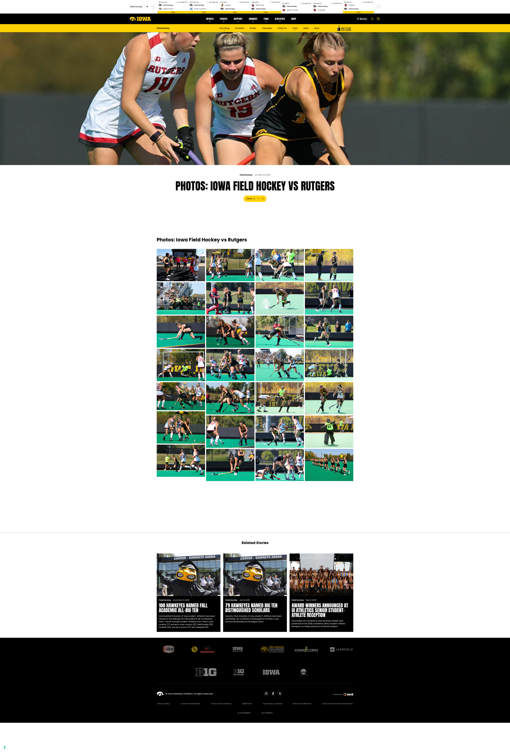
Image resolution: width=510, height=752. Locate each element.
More (316, 28)
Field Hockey (246, 175)
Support (238, 19)
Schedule (239, 28)
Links (173, 12)
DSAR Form (247, 703)
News (306, 28)
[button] (153, 7)
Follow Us (282, 28)
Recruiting (224, 28)
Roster (253, 28)
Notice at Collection (302, 703)
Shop (293, 19)
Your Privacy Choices (272, 703)
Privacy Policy (163, 703)
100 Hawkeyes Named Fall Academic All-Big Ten (183, 608)
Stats (295, 28)
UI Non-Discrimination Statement (337, 703)
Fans (266, 19)
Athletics (280, 19)
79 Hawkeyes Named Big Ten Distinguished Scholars (251, 608)
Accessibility (267, 712)
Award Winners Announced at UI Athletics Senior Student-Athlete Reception (320, 610)
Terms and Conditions (221, 703)
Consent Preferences (190, 703)
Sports (210, 19)
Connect (253, 19)
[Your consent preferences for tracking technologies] (4, 747)
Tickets (223, 19)
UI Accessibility (244, 712)
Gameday (267, 28)
